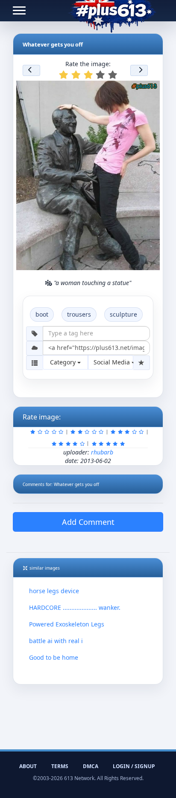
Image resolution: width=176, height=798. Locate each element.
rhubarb (102, 452)
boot (41, 314)
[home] (112, 10)
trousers (79, 314)
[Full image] (149, 89)
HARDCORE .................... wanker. (74, 607)
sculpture (123, 314)
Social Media (113, 362)
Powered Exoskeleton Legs (66, 624)
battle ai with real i (56, 641)
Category (63, 362)
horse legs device (54, 591)
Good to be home (53, 657)
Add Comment (88, 522)
